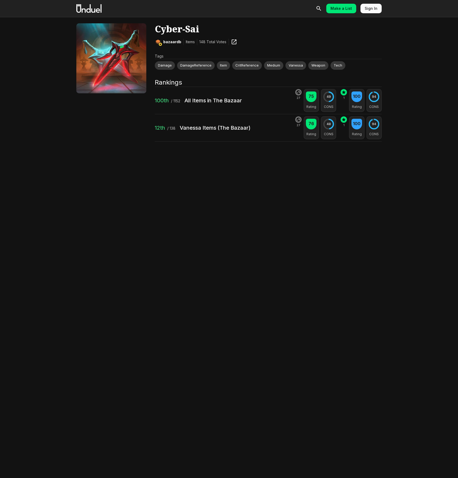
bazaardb (172, 42)
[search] (319, 8)
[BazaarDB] (234, 42)
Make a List (341, 8)
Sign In (371, 8)
